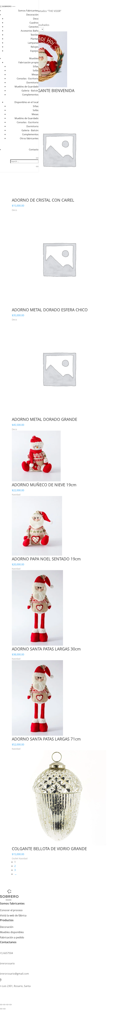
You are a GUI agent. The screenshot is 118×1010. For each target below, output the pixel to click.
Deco (35, 18)
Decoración (32, 14)
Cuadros (34, 22)
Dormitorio (32, 82)
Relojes (34, 46)
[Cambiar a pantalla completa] (4, 1004)
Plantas (34, 38)
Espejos (34, 50)
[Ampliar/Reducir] (1, 1004)
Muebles (33, 58)
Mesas (35, 74)
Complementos (30, 94)
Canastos (33, 26)
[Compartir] (7, 1004)
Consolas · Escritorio (27, 78)
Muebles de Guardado (26, 86)
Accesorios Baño (30, 30)
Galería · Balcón (30, 90)
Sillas (35, 66)
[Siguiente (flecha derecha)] (4, 1008)
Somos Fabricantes (28, 10)
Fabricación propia (28, 62)
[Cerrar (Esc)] (10, 1004)
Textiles (34, 34)
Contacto (33, 149)
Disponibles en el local (26, 102)
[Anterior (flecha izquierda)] (1, 1008)
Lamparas (33, 42)
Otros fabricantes (29, 138)
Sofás (36, 70)
